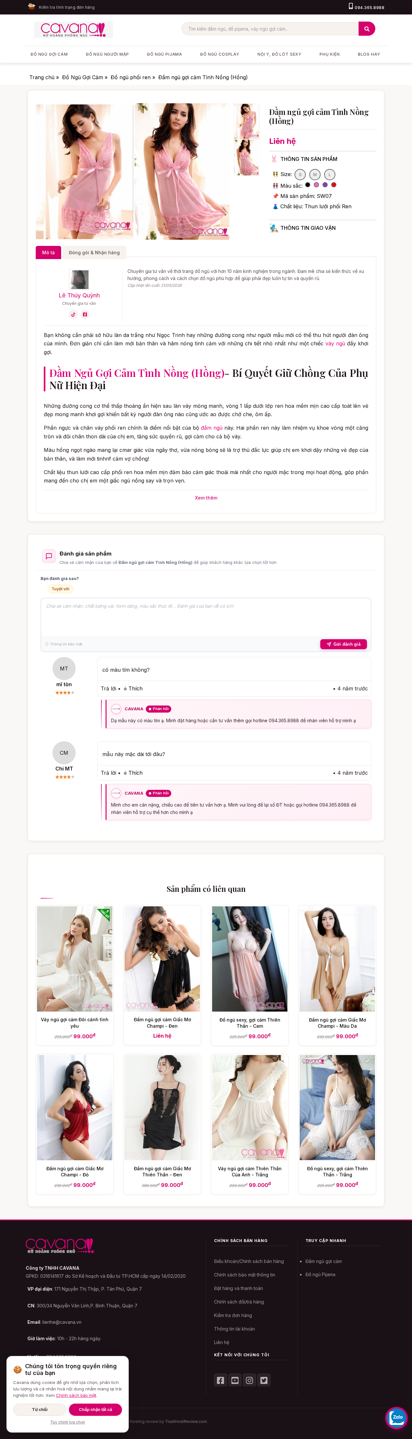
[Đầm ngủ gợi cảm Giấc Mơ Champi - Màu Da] (337, 1009)
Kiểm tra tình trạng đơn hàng (67, 7)
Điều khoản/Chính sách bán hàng (249, 1261)
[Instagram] (249, 1380)
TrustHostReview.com (186, 1421)
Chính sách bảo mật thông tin (244, 1274)
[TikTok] (73, 314)
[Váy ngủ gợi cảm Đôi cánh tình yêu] (74, 1009)
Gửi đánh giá (346, 644)
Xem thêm (206, 497)
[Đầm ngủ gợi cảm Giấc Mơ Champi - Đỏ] (74, 1158)
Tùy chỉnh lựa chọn (67, 1422)
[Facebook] (84, 314)
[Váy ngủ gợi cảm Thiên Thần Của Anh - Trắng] (249, 1158)
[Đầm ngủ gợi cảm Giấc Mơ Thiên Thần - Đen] (162, 1158)
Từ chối (40, 1409)
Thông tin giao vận (308, 228)
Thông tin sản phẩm (308, 159)
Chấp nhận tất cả (95, 1409)
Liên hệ (221, 1342)
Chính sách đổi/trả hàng (239, 1301)
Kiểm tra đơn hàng (233, 1315)
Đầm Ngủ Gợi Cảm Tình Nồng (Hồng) (136, 372)
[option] (84, 171)
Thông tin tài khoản (234, 1329)
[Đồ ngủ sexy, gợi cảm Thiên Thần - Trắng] (337, 1158)
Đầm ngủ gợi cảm (323, 1261)
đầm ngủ (211, 428)
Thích (135, 688)
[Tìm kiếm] (367, 29)
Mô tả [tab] (48, 252)
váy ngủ (335, 343)
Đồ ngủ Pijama (320, 1274)
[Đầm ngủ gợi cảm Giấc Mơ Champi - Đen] (162, 1009)
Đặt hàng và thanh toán (238, 1288)
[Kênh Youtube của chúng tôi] (235, 1380)
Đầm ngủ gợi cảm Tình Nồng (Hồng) (203, 77)
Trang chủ (42, 77)
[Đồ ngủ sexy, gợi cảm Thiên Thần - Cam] (249, 1009)
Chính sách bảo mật (76, 1395)
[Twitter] (264, 1380)
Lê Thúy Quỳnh (79, 295)
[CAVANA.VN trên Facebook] (220, 1380)
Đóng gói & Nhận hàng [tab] (94, 252)
